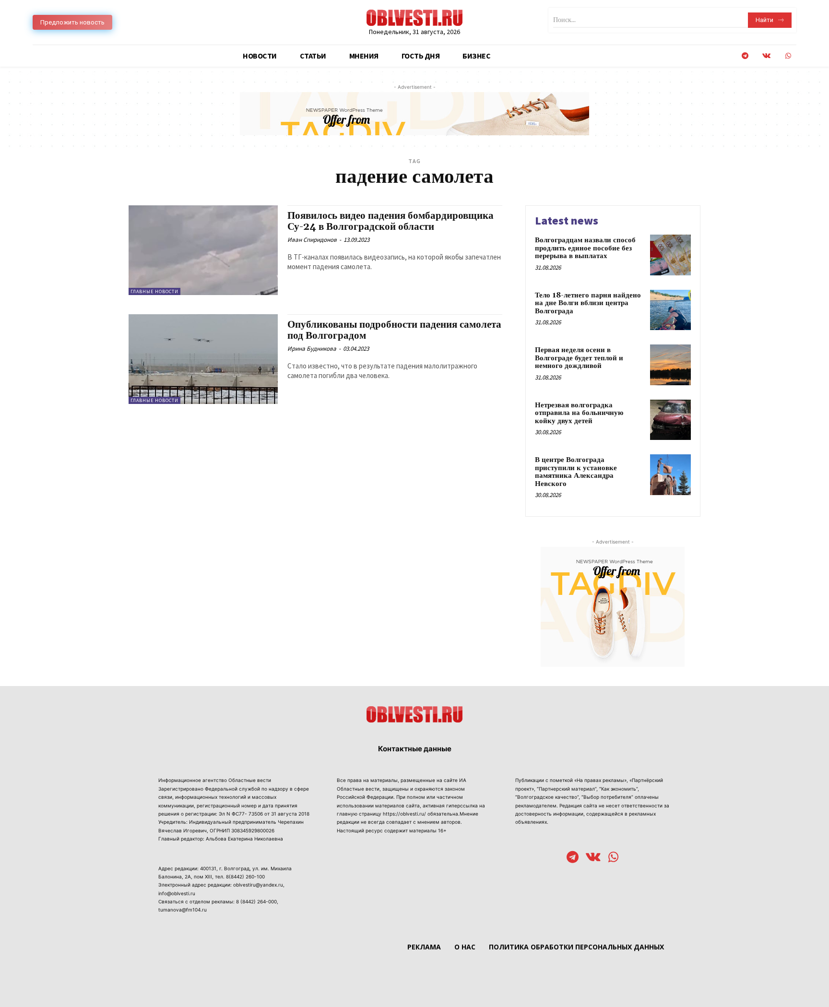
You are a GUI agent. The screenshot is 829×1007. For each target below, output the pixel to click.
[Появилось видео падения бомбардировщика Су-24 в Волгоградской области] (203, 250)
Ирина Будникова (311, 348)
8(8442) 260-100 (245, 876)
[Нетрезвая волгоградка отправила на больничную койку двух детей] (670, 420)
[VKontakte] (766, 55)
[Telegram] (744, 55)
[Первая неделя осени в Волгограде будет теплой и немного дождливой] (670, 364)
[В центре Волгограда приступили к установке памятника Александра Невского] (670, 474)
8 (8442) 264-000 (256, 901)
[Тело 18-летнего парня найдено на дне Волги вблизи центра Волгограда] (670, 310)
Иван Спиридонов (312, 240)
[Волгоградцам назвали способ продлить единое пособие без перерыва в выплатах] (670, 255)
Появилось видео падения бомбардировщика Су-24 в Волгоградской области (390, 221)
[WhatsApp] (788, 55)
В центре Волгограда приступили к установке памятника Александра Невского (576, 471)
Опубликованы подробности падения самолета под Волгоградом (394, 330)
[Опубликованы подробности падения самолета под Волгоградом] (203, 359)
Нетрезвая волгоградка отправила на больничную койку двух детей (579, 413)
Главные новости (154, 291)
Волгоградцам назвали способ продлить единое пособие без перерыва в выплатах (585, 248)
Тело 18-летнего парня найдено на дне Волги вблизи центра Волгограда (588, 303)
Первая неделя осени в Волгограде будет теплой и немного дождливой (579, 357)
